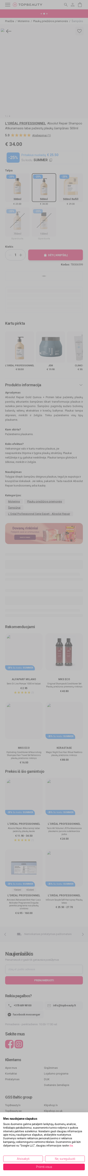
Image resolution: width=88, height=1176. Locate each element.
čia (71, 1145)
